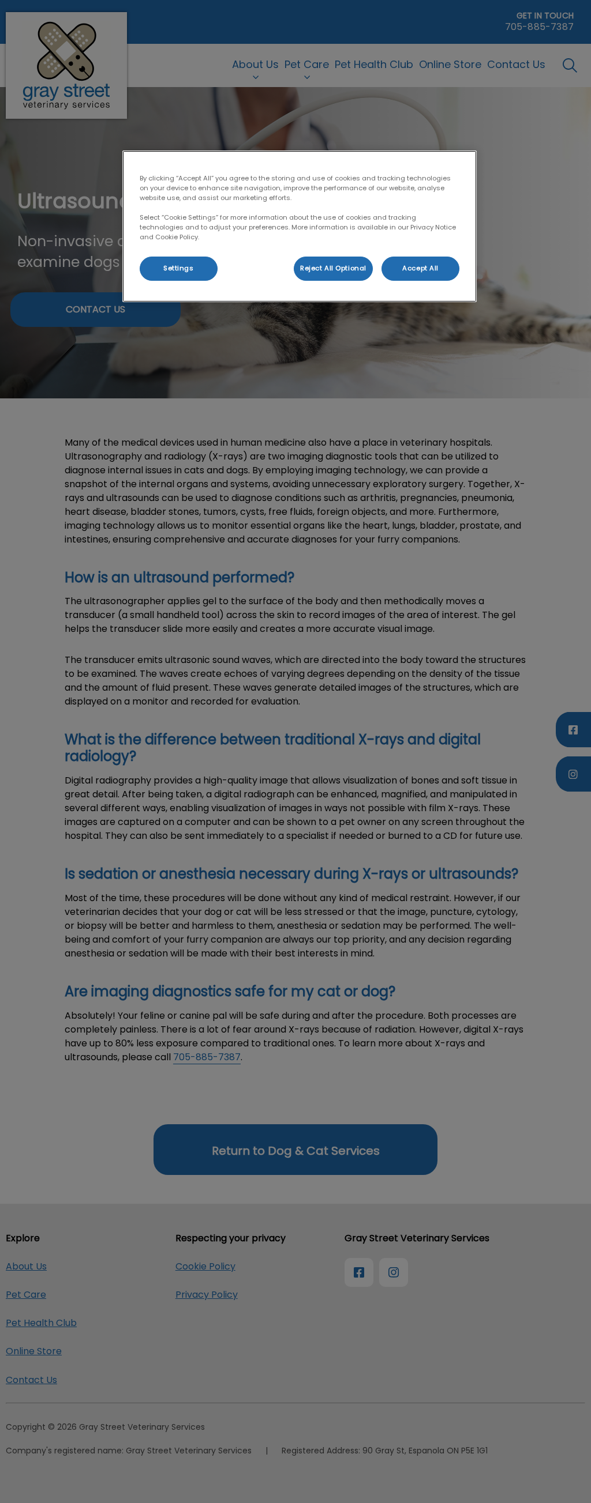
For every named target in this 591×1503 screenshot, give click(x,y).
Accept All (420, 268)
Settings (178, 268)
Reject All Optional (333, 268)
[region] (299, 226)
